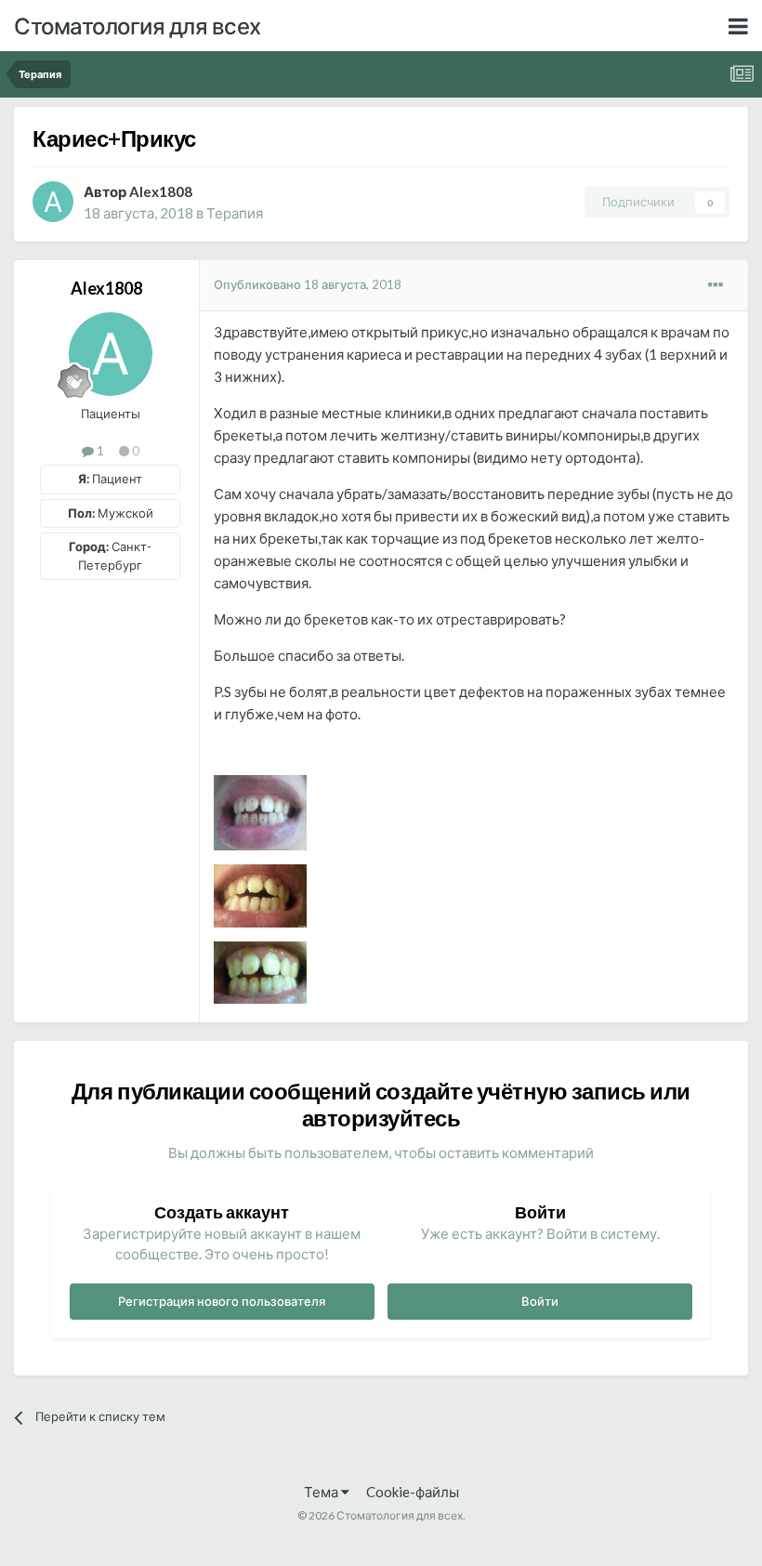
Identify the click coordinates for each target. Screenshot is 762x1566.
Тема (322, 1491)
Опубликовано (307, 284)
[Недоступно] (260, 810)
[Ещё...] (715, 285)
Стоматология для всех (137, 25)
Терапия (234, 212)
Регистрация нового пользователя (221, 1301)
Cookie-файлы (412, 1491)
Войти (539, 1301)
